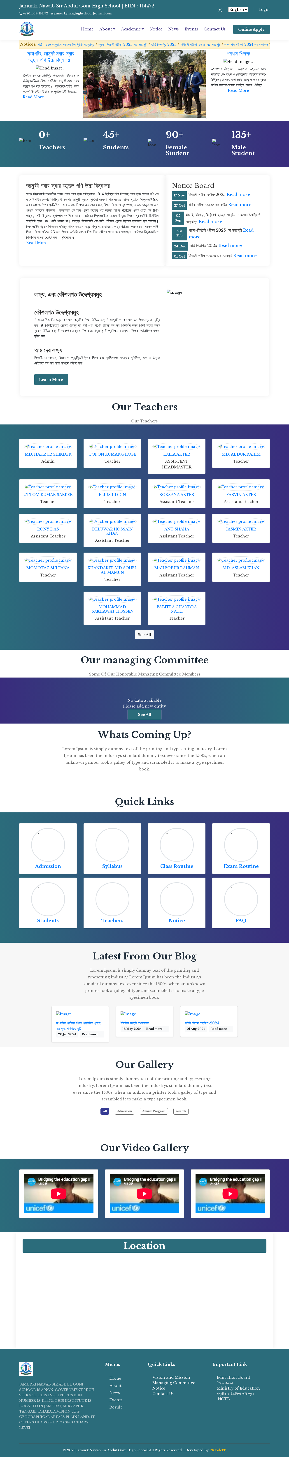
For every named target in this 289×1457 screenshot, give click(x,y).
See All (144, 634)
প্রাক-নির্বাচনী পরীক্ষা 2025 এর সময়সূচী (77, 44)
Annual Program (153, 1111)
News (173, 29)
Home (87, 29)
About (115, 1385)
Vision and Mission (171, 1377)
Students (48, 920)
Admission (48, 866)
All (105, 1111)
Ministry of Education (238, 1388)
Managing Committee (173, 1383)
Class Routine (176, 866)
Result (116, 1407)
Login (264, 9)
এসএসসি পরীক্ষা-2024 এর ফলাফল (201, 44)
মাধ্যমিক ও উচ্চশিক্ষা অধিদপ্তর (235, 1393)
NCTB (223, 1399)
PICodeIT (218, 1450)
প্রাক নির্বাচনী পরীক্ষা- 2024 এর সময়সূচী (251, 44)
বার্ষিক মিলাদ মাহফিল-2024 (202, 1023)
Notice (156, 29)
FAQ (241, 920)
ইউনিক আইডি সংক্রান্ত (135, 1023)
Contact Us (215, 29)
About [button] (105, 29)
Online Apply (251, 29)
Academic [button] (131, 29)
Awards (181, 1111)
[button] (184, 112)
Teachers (112, 920)
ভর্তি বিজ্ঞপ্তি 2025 (119, 44)
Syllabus (112, 866)
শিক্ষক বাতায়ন (225, 1383)
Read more (238, 194)
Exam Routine (241, 866)
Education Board (233, 1377)
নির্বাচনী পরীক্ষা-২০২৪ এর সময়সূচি (155, 44)
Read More (33, 97)
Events (191, 29)
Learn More (51, 379)
